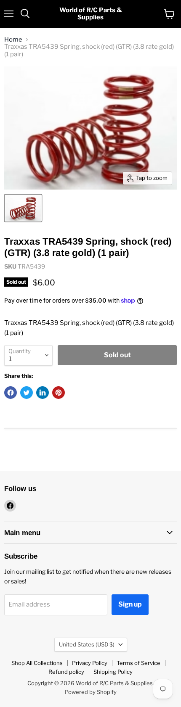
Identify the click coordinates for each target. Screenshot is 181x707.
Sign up (130, 604)
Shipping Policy (113, 671)
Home (13, 39)
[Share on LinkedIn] (42, 392)
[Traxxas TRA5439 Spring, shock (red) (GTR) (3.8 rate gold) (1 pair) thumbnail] (23, 208)
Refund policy (66, 671)
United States (86, 644)
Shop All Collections (37, 663)
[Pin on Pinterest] (58, 392)
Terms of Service (138, 663)
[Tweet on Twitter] (26, 392)
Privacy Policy (89, 663)
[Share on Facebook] (10, 392)
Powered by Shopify (91, 692)
